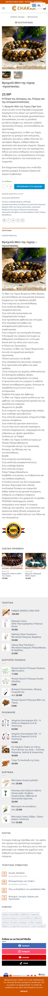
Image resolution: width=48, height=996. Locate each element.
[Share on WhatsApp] (4, 220)
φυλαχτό (41, 926)
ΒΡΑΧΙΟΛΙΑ (33, 17)
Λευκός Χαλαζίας (17, 873)
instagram (26, 951)
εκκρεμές (22, 922)
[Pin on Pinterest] (23, 220)
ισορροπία (15, 926)
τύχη (34, 926)
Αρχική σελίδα (17, 17)
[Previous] (6, 47)
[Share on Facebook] (9, 220)
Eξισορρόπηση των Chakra (21, 881)
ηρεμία (38, 922)
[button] (3, 8)
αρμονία (35, 914)
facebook (25, 946)
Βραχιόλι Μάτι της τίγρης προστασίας (16, 207)
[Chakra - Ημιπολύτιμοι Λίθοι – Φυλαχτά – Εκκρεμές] (24, 8)
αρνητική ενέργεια (10, 918)
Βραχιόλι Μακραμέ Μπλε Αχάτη (33, 574)
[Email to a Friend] (18, 220)
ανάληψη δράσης (15, 202)
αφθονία (37, 918)
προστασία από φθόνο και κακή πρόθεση (18, 212)
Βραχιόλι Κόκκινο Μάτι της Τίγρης (12, 574)
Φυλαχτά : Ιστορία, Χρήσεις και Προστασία (23, 897)
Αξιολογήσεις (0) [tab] (9, 235)
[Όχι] (44, 987)
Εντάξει (24, 991)
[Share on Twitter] (13, 220)
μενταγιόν (25, 926)
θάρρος (6, 926)
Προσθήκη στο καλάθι (29, 186)
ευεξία (31, 922)
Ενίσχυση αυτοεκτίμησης (28, 209)
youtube (25, 957)
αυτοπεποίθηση (25, 918)
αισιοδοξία (14, 914)
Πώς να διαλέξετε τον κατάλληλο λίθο (27, 889)
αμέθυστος (25, 914)
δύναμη (14, 922)
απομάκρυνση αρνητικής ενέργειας (31, 204)
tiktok (25, 963)
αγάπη (5, 914)
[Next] (42, 47)
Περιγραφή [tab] (7, 230)
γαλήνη (5, 922)
